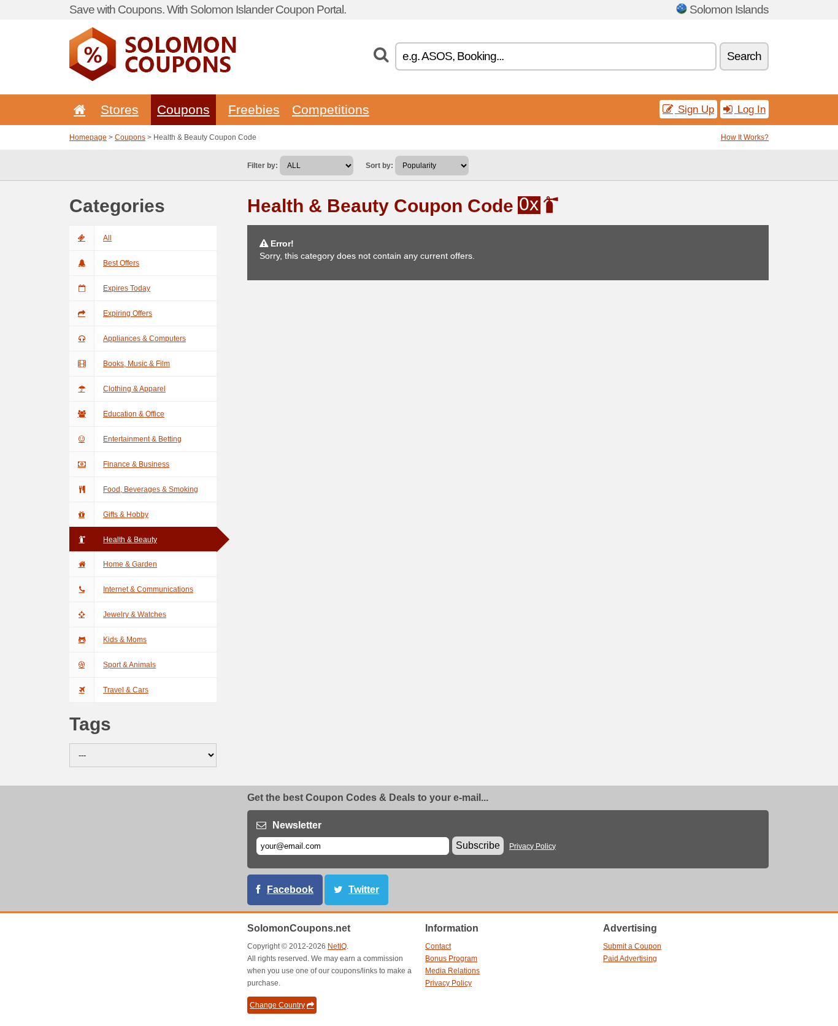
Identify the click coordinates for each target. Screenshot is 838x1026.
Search (744, 56)
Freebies (254, 109)
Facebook (290, 889)
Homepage (88, 137)
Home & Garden (130, 564)
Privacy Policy (532, 846)
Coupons (183, 109)
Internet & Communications (148, 589)
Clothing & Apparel (134, 389)
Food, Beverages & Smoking (150, 489)
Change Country (277, 1005)
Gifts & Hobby (125, 514)
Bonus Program (451, 958)
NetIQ (337, 946)
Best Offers (121, 263)
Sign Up (694, 109)
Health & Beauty (130, 539)
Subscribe (478, 845)
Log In (750, 109)
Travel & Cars (125, 690)
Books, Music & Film (136, 363)
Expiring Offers (127, 313)
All (107, 238)
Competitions (330, 109)
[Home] (77, 109)
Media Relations (452, 971)
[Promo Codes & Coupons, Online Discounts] (152, 78)
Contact (438, 946)
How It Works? (745, 137)
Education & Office (133, 414)
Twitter (363, 889)
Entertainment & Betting (142, 439)
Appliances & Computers (144, 338)
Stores (120, 109)
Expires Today (126, 288)
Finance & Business (136, 464)
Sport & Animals (129, 664)
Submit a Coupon (632, 946)
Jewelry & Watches (134, 614)
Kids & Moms (125, 639)
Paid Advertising (630, 958)
